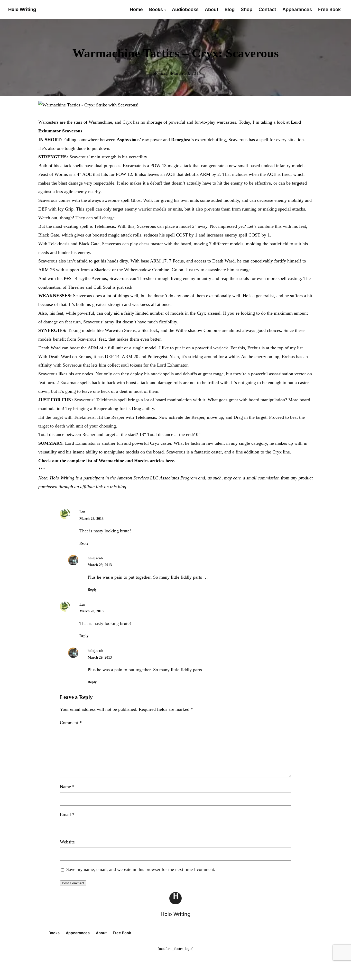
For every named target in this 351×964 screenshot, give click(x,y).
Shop (246, 9)
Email (67, 814)
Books (156, 9)
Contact (267, 9)
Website (67, 841)
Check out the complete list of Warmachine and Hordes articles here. (107, 460)
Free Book (329, 9)
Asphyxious (128, 139)
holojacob (95, 558)
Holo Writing (175, 914)
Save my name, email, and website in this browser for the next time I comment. (140, 869)
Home (136, 9)
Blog (230, 9)
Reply (83, 543)
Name (67, 786)
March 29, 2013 (100, 565)
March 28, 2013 (91, 519)
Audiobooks (185, 9)
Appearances (297, 9)
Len (82, 512)
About (211, 9)
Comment (71, 722)
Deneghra (180, 139)
